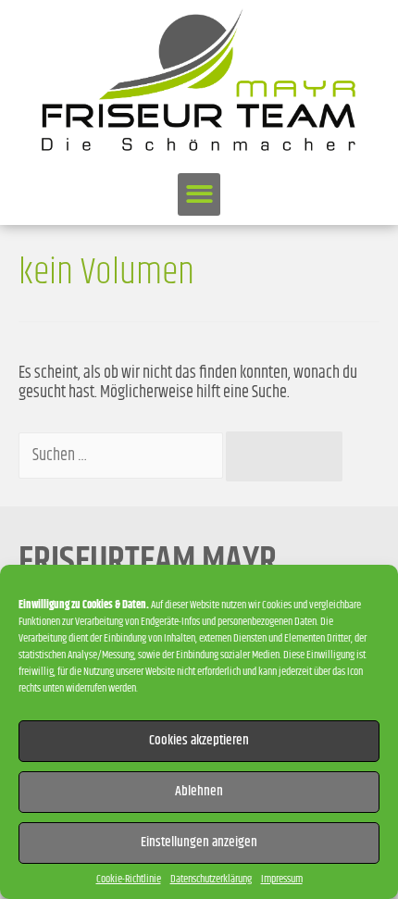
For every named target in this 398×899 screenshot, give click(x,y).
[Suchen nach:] (122, 455)
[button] (199, 195)
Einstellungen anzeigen (199, 842)
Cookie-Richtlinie (128, 879)
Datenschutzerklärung (211, 879)
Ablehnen (199, 791)
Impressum (282, 879)
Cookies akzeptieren (199, 740)
